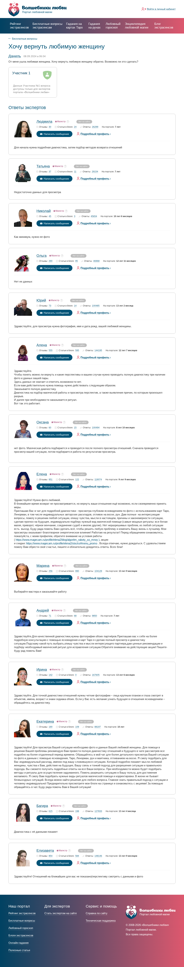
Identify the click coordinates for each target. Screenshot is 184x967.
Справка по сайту (96, 913)
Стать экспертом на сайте (60, 913)
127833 (98, 811)
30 (50, 127)
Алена (41, 345)
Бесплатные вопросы (24, 38)
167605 (96, 675)
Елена (41, 474)
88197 (98, 727)
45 (50, 216)
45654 (94, 216)
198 (77, 811)
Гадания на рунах (94, 25)
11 (75, 172)
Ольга (41, 256)
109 (77, 727)
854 (50, 856)
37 (50, 172)
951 (50, 479)
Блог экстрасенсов (163, 25)
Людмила (44, 121)
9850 (94, 616)
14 (75, 306)
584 (77, 856)
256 (50, 571)
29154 (95, 172)
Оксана (42, 422)
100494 (96, 428)
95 (76, 261)
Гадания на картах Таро (74, 25)
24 (75, 127)
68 (75, 616)
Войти (161, 9)
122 (77, 479)
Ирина (41, 670)
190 (50, 727)
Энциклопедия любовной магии (136, 25)
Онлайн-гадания (18, 942)
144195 (98, 350)
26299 (95, 127)
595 (77, 350)
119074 (98, 479)
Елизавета (45, 851)
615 (50, 811)
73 (50, 306)
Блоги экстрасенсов (20, 935)
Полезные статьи (19, 950)
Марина (42, 566)
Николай (43, 211)
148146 (98, 856)
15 (75, 428)
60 (50, 428)
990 (77, 571)
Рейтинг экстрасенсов (19, 25)
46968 (96, 261)
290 (50, 261)
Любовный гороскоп (113, 25)
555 (50, 350)
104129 (98, 571)
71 (50, 616)
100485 (96, 306)
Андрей (42, 610)
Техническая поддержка (101, 920)
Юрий (41, 300)
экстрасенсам (47, 25)
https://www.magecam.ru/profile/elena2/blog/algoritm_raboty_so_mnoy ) (58, 539)
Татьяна (43, 166)
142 (50, 675)
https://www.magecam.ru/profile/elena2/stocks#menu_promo (61, 543)
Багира (42, 806)
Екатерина (45, 721)
